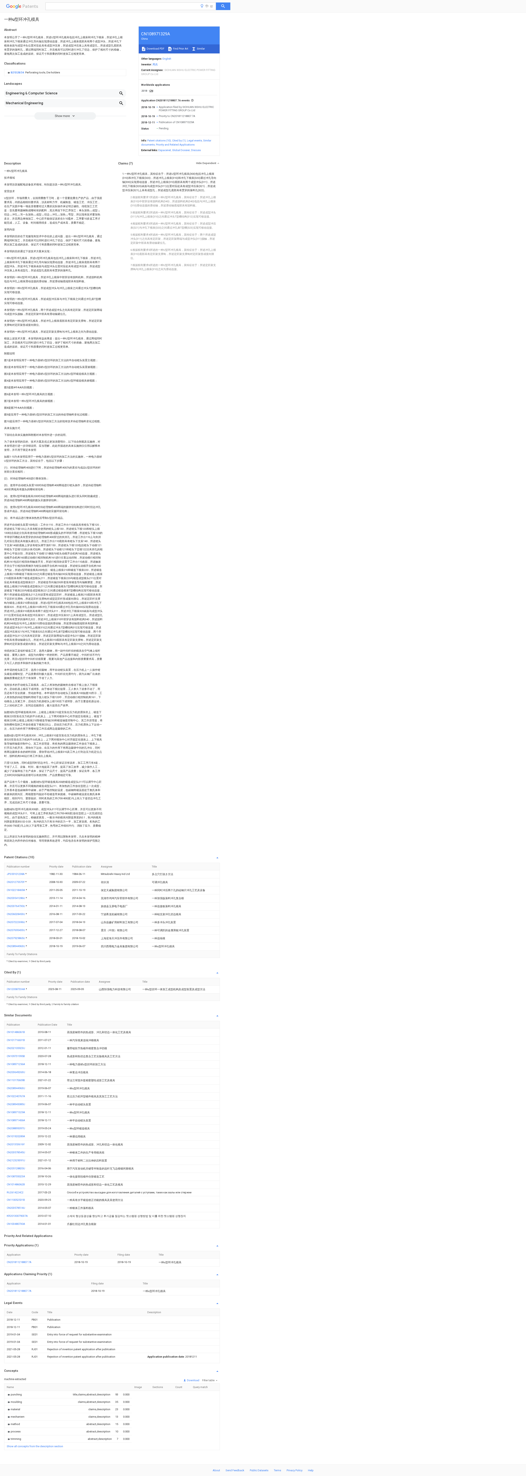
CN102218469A (16, 890)
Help (311, 1470)
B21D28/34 (17, 72)
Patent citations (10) (159, 140)
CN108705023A (16, 1176)
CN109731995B (16, 1056)
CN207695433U (16, 930)
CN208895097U (16, 1128)
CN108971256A (16, 1064)
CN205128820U (16, 1168)
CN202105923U (16, 1048)
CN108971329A (16, 1112)
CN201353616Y (16, 1144)
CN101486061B (16, 1032)
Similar (200, 48)
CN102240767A (16, 1096)
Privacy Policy (294, 1470)
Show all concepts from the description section (35, 1446)
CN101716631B (16, 1040)
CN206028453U (16, 914)
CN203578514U (16, 1207)
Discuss (196, 150)
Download (192, 1380)
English (167, 58)
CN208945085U (16, 1104)
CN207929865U (16, 938)
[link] (33, 73)
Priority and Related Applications (175, 144)
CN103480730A (16, 1223)
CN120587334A (16, 989)
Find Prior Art (180, 48)
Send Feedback (235, 1470)
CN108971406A (16, 1120)
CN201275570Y (16, 882)
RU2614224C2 (15, 1192)
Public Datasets (259, 1470)
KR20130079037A (17, 1215)
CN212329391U (16, 1160)
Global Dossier (181, 150)
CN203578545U (16, 1152)
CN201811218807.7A (19, 1262)
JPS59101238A (16, 874)
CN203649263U (16, 1072)
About (216, 1470)
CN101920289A (16, 1136)
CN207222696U (16, 922)
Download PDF (155, 48)
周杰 (155, 64)
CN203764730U (16, 906)
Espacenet (164, 150)
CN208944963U (16, 946)
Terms (277, 1470)
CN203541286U (16, 898)
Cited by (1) (179, 140)
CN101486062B (16, 1184)
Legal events (194, 140)
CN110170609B (16, 1080)
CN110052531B (16, 1199)
